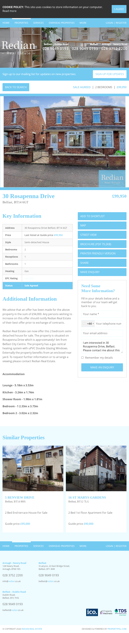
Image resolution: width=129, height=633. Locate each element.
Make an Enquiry (102, 367)
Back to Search (16, 87)
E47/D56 (29, 278)
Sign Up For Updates (109, 74)
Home (6, 22)
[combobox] (88, 323)
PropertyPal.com (117, 628)
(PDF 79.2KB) (95, 244)
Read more (9, 11)
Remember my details (99, 357)
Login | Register (116, 22)
